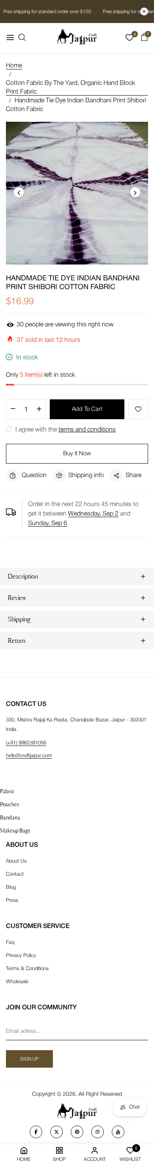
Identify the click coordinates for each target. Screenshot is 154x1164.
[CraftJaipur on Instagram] (97, 1132)
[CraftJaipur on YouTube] (118, 1132)
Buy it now (77, 453)
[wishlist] (129, 39)
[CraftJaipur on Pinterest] (77, 1132)
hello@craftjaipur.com (29, 756)
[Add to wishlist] (138, 409)
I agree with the (65, 430)
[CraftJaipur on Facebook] (36, 1132)
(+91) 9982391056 (26, 743)
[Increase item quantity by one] (38, 410)
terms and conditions (87, 430)
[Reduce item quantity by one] (12, 410)
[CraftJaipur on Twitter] (56, 1132)
